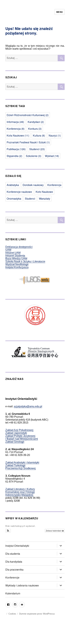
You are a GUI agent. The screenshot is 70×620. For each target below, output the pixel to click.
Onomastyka (14, 198)
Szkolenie (33, 156)
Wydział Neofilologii (16, 264)
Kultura (39, 135)
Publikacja (16, 149)
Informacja (15, 122)
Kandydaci (36, 122)
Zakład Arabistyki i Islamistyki (22, 462)
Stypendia (14, 156)
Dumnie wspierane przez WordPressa (37, 614)
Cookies (12, 614)
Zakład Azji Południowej (19, 430)
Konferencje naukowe (19, 192)
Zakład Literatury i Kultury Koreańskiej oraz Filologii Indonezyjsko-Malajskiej (20, 492)
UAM (8, 249)
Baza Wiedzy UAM (16, 258)
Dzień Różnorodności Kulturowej (28, 115)
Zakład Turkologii (15, 465)
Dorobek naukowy (33, 185)
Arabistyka (13, 185)
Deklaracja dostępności (19, 246)
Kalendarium (12, 593)
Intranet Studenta (15, 255)
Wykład (52, 156)
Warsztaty (44, 198)
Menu (59, 11)
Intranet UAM (13, 252)
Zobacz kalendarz (54, 530)
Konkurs (35, 129)
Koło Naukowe (44, 192)
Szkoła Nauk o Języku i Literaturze (25, 261)
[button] (8, 530)
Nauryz (55, 135)
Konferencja (15, 129)
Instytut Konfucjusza (16, 267)
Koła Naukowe (18, 135)
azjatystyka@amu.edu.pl (28, 406)
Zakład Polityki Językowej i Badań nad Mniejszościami (21, 437)
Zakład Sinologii (14, 441)
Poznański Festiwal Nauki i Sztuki (28, 142)
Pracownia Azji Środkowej (20, 468)
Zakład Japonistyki (16, 433)
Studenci (37, 149)
